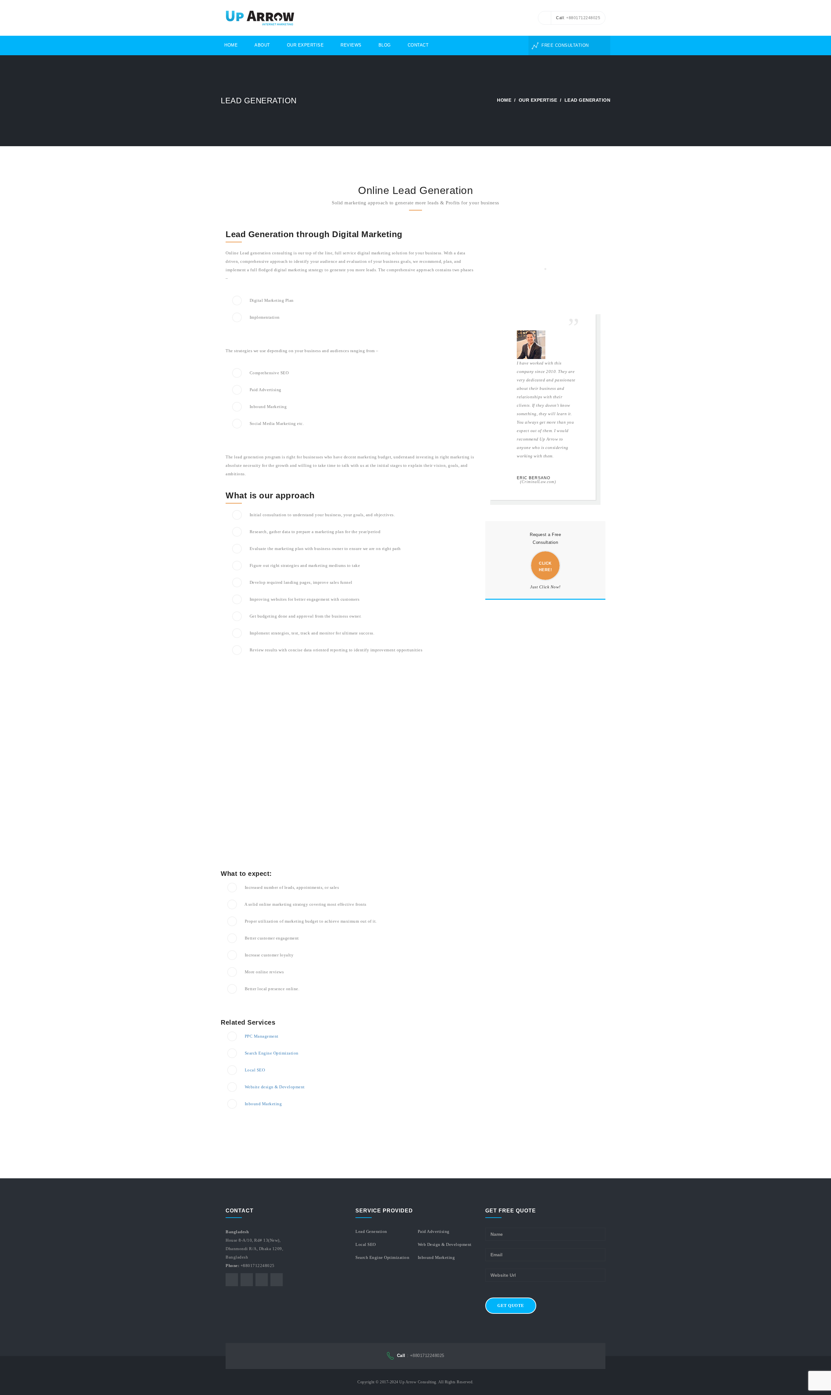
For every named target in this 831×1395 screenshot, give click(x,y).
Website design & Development (275, 1086)
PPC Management (262, 1036)
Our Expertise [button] (305, 45)
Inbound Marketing (263, 1103)
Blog (384, 45)
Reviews (351, 45)
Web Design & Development (445, 1244)
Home (231, 45)
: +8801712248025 (420, 1355)
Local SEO (255, 1070)
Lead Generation (371, 1231)
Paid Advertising (434, 1231)
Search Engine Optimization (272, 1053)
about (262, 45)
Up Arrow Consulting (417, 1382)
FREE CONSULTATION (564, 45)
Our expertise (538, 100)
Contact (418, 45)
